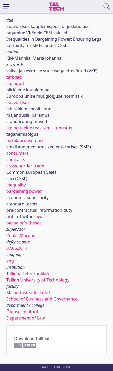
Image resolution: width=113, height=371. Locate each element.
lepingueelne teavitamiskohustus (39, 128)
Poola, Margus (20, 235)
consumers (17, 153)
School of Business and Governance (42, 299)
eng (10, 261)
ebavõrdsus (18, 102)
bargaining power (24, 191)
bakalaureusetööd (24, 140)
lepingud (15, 83)
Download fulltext (32, 341)
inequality (16, 185)
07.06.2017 (16, 248)
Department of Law (25, 318)
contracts (15, 159)
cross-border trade (25, 166)
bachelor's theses (24, 223)
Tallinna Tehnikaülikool (29, 273)
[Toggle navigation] (6, 6)
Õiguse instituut (22, 311)
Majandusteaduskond (28, 292)
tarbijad (14, 77)
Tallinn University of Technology (37, 280)
